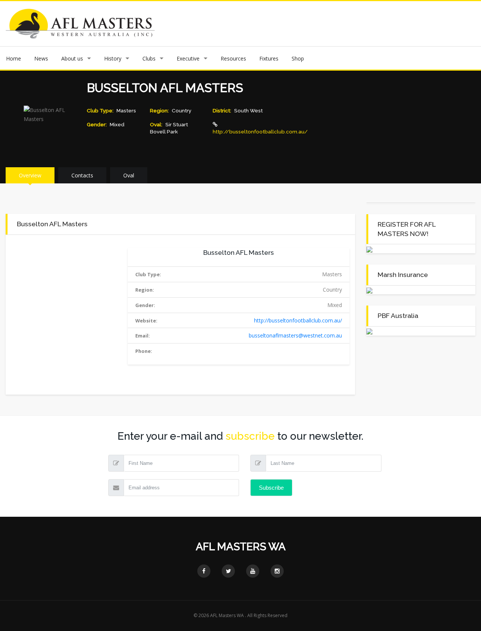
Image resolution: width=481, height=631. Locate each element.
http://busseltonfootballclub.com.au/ (260, 132)
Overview (30, 175)
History (112, 58)
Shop (298, 58)
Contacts (82, 175)
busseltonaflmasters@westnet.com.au (295, 335)
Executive (188, 58)
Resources (233, 58)
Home (13, 58)
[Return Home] (80, 23)
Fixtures (268, 58)
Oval (128, 175)
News (41, 58)
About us (72, 58)
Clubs (149, 58)
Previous (196, 23)
